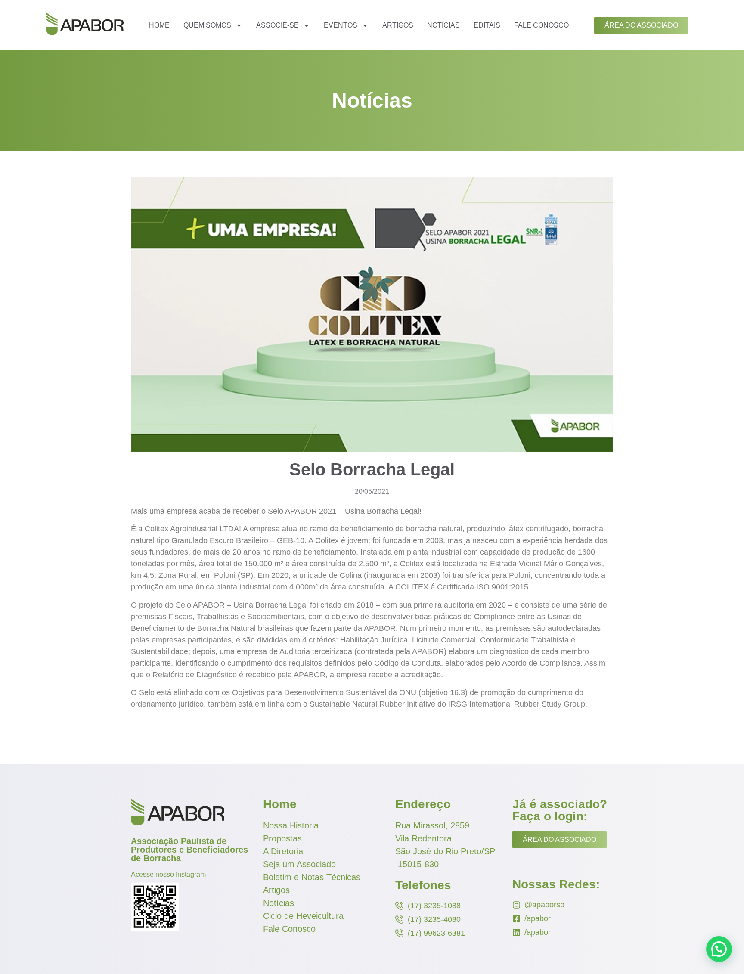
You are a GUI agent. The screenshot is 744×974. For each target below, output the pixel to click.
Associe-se (277, 25)
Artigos (397, 25)
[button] (719, 949)
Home (159, 25)
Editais (487, 25)
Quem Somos (207, 25)
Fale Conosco (541, 25)
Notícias (443, 25)
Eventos (340, 25)
